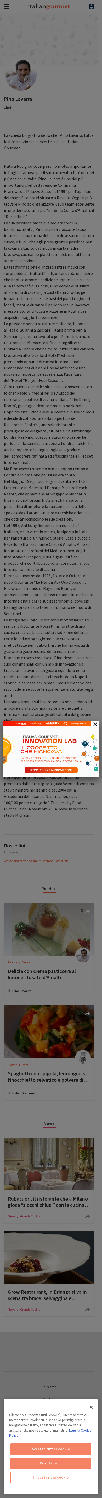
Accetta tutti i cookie (51, 1449)
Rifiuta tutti (51, 1463)
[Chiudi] (91, 1407)
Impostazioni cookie (51, 1477)
